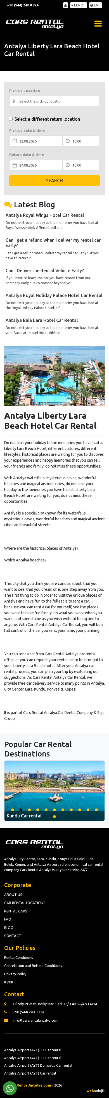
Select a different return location (47, 119)
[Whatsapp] (10, 1088)
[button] (12, 809)
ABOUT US (13, 895)
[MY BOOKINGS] (65, 5)
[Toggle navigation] (98, 23)
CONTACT (12, 936)
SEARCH (54, 180)
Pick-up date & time (27, 130)
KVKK (8, 982)
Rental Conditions (18, 957)
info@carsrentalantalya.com (35, 1020)
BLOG (8, 927)
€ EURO (77, 5)
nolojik (96, 1091)
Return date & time (26, 154)
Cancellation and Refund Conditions (33, 965)
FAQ (7, 919)
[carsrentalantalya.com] (35, 23)
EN (95, 5)
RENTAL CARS (15, 911)
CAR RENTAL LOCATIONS (25, 903)
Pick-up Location (24, 91)
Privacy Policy (15, 974)
